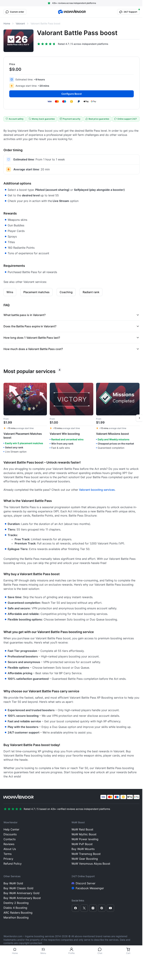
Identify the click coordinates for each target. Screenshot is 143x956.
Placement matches (36, 292)
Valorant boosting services (97, 489)
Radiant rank (91, 292)
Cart (128, 953)
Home (15, 953)
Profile (71, 953)
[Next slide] (139, 418)
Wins (9, 292)
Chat (99, 953)
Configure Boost (71, 93)
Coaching (66, 292)
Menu (43, 953)
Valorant (20, 23)
